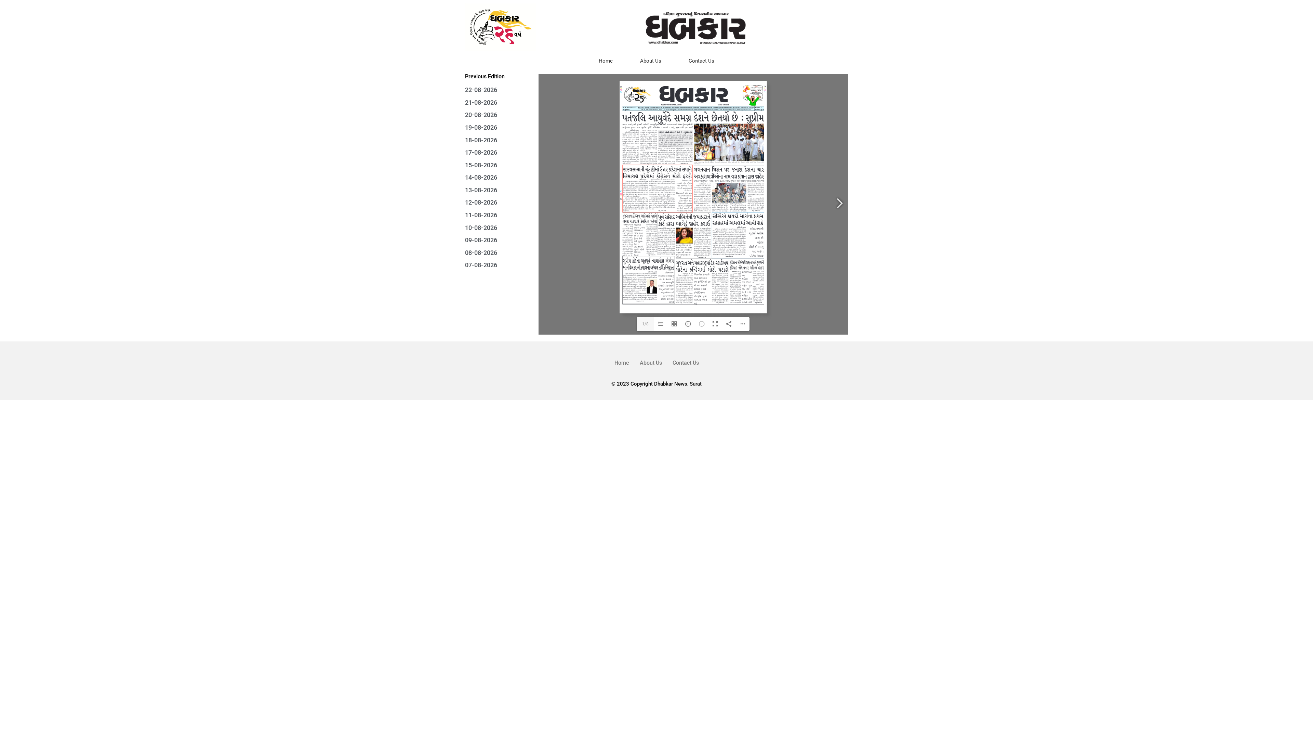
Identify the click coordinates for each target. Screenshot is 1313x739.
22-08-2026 (481, 89)
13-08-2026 (481, 190)
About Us (650, 61)
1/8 (645, 324)
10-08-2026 (481, 227)
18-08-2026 (481, 140)
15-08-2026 (481, 165)
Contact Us (701, 61)
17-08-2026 (481, 152)
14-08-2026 (481, 177)
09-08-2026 (481, 240)
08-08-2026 (481, 252)
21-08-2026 (481, 102)
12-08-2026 (481, 202)
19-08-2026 (481, 127)
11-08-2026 (481, 215)
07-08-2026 (481, 265)
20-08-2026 (481, 114)
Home (606, 61)
